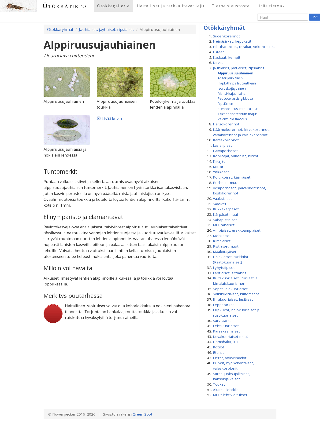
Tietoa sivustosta (231, 5)
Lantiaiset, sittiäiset (229, 272)
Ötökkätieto (65, 5)
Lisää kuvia (112, 118)
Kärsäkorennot (226, 140)
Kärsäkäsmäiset (226, 331)
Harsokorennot (226, 124)
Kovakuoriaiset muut (230, 336)
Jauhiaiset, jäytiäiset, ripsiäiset (106, 29)
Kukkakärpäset (226, 209)
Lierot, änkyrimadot (229, 357)
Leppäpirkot (223, 304)
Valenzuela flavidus (232, 119)
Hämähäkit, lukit (227, 341)
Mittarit (219, 166)
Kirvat (218, 62)
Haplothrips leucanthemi (237, 83)
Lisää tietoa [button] (269, 5)
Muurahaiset (223, 225)
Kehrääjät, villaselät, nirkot (235, 155)
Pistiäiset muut (225, 246)
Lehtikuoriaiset (226, 325)
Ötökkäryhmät (60, 29)
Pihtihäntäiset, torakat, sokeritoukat (244, 46)
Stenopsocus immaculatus (238, 108)
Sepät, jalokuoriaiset (230, 288)
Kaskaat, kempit (226, 57)
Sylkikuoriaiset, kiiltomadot (236, 294)
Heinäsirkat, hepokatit (232, 41)
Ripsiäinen (225, 103)
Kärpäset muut (225, 214)
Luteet (218, 52)
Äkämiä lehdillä (225, 389)
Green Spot (142, 414)
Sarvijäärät (222, 320)
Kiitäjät (219, 161)
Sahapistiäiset (225, 219)
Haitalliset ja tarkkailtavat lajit (171, 5)
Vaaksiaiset (222, 198)
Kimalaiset (222, 240)
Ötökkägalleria (113, 5)
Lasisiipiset (222, 145)
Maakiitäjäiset (224, 251)
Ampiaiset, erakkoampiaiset (236, 230)
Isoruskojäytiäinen (232, 88)
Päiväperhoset (225, 150)
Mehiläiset (222, 235)
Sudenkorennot (226, 36)
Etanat (218, 352)
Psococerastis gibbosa (235, 98)
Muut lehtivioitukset (230, 394)
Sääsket (219, 203)
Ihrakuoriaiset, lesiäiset (233, 299)
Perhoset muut (226, 182)
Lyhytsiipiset (224, 267)
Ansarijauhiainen (230, 78)
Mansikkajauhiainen (232, 93)
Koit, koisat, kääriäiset (231, 177)
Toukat (219, 384)
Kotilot (218, 347)
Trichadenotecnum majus (237, 113)
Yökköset (221, 171)
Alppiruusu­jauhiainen (235, 73)
